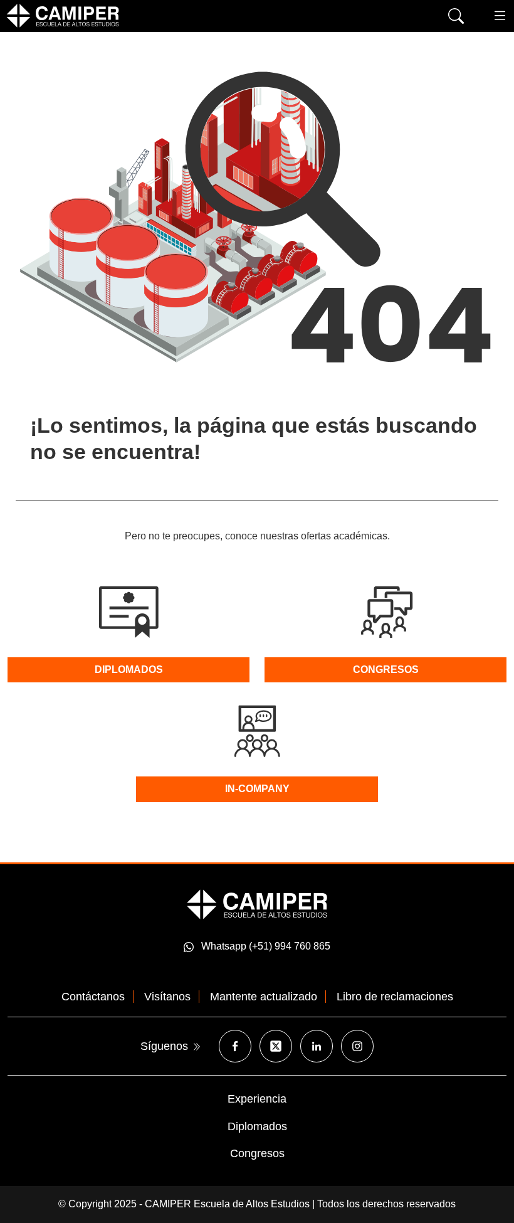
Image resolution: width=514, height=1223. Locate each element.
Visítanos (167, 996)
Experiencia (257, 1099)
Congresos (257, 1153)
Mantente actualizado (263, 996)
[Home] (62, 16)
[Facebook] (235, 1046)
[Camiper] (257, 903)
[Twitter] (276, 1046)
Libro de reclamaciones (395, 996)
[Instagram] (357, 1046)
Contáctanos (93, 996)
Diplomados (257, 1126)
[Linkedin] (316, 1046)
